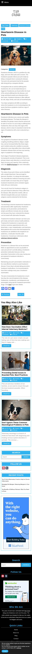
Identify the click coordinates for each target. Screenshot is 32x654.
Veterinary (14, 25)
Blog (16, 635)
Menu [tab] (6, 2)
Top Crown (5, 25)
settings (19, 648)
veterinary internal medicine (9, 238)
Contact (16, 638)
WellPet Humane (12, 164)
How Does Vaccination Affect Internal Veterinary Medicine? (14, 328)
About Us (16, 632)
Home (16, 629)
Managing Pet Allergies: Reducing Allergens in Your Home (15, 485)
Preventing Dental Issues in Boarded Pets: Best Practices (15, 374)
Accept (5, 651)
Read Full (7, 346)
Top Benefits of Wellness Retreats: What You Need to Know (15, 490)
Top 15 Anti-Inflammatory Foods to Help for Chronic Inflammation (16, 480)
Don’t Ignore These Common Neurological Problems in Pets (15, 423)
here (10, 284)
